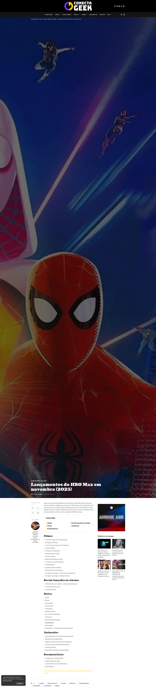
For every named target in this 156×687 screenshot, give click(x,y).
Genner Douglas (37, 494)
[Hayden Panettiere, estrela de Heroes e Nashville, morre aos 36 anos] (118, 544)
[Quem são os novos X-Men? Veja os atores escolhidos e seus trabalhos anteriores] (104, 564)
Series (57, 685)
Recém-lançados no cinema (80, 523)
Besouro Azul (52, 683)
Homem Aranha (84, 683)
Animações (75, 526)
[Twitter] (115, 6)
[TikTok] (124, 6)
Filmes (49, 523)
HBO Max (72, 683)
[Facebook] (33, 508)
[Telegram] (38, 513)
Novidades (47, 685)
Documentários (52, 528)
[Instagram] (117, 6)
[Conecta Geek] (78, 6)
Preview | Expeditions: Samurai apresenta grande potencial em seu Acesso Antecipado (35, 537)
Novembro (36, 685)
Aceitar (20, 683)
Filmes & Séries (35, 480)
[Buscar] (124, 14)
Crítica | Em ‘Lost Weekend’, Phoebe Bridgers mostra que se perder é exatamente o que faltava (104, 553)
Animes (42, 683)
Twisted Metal (49, 622)
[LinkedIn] (119, 6)
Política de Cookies (7, 680)
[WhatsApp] (121, 6)
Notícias (43, 480)
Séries (49, 526)
